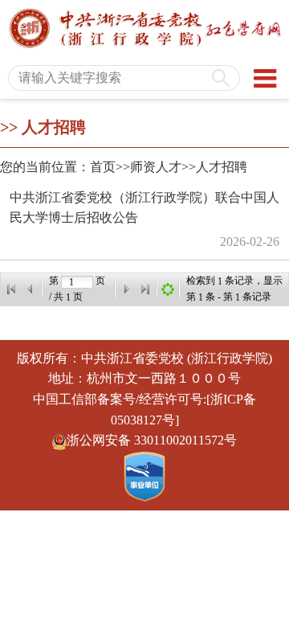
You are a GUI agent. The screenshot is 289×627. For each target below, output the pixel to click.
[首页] (11, 289)
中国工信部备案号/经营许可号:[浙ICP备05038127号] (144, 409)
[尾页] (145, 289)
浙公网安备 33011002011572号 (152, 440)
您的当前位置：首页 (58, 167)
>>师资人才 (148, 167)
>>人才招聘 (214, 167)
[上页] (30, 289)
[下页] (126, 289)
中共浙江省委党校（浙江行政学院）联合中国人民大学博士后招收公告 (144, 208)
